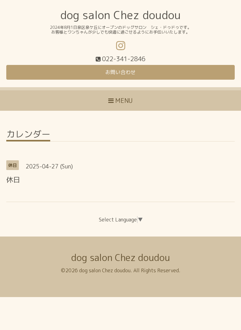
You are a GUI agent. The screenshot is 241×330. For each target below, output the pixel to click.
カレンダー (28, 135)
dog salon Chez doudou (120, 15)
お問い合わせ (120, 72)
